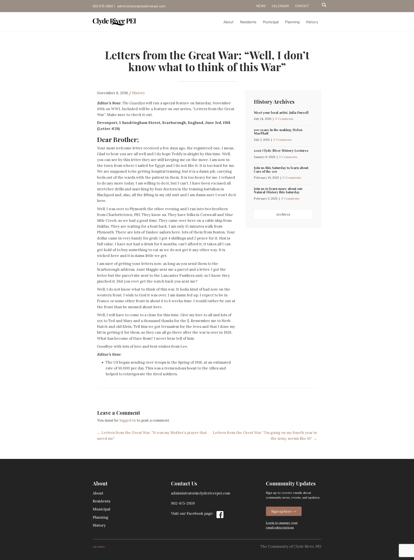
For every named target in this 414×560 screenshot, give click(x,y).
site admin (99, 546)
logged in (127, 420)
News (261, 6)
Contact (302, 6)
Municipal (101, 509)
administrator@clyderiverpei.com (141, 6)
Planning (100, 517)
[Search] (323, 5)
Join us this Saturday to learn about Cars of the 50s (281, 170)
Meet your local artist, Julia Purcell (281, 112)
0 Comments (284, 119)
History (138, 93)
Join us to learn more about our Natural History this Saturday (278, 190)
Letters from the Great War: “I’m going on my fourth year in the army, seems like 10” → (265, 435)
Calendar (280, 6)
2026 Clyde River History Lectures (281, 150)
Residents (101, 501)
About (98, 493)
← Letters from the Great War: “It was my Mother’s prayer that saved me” (152, 435)
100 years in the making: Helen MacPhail (278, 132)
